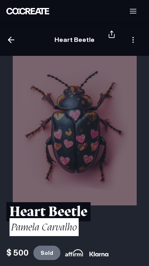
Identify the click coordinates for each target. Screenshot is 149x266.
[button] (133, 11)
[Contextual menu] (133, 39)
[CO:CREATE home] (27, 11)
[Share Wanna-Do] (112, 39)
